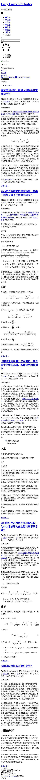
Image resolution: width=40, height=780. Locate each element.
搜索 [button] (8, 35)
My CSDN (8, 85)
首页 (8, 17)
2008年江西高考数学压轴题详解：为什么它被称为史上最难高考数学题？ (19, 527)
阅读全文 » (5, 186)
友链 (8, 32)
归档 (8, 30)
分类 (8, 27)
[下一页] (7, 768)
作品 (8, 20)
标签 (8, 25)
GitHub (5, 77)
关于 (8, 22)
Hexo (4, 776)
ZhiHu (12, 77)
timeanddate (8, 179)
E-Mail (27, 77)
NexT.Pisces (13, 776)
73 (5, 768)
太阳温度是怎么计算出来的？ (17, 666)
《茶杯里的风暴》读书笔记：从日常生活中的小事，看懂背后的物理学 (19, 365)
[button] (20, 13)
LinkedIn (20, 77)
